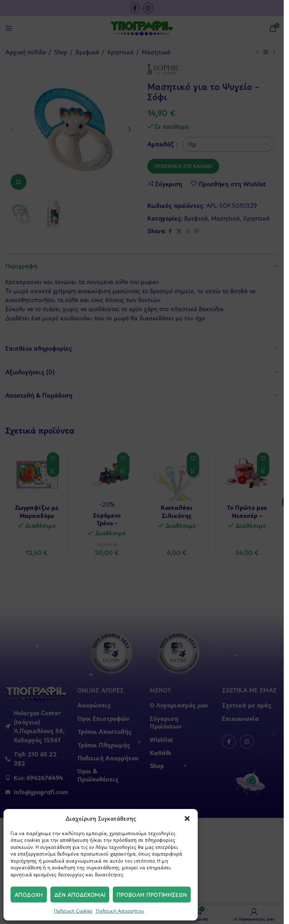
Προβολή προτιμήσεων (152, 894)
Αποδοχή (28, 894)
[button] (187, 818)
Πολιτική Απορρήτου (120, 910)
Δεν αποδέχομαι (79, 894)
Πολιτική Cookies (73, 910)
